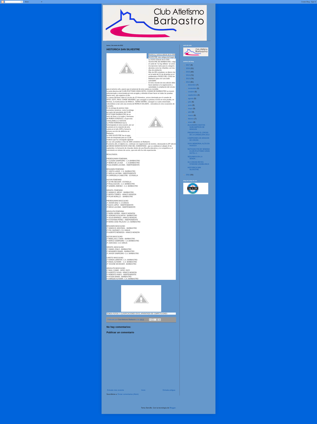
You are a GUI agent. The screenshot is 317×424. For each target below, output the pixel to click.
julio (190, 102)
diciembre (192, 85)
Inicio (143, 390)
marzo (191, 115)
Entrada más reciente (115, 390)
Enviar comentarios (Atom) (128, 394)
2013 (188, 78)
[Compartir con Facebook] (157, 319)
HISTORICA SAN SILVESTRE (194, 169)
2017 (188, 65)
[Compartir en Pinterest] (159, 319)
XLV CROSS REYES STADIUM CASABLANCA (198, 163)
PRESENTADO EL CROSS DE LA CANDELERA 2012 (199, 134)
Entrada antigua (169, 390)
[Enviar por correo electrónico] (150, 319)
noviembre (192, 88)
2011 (188, 175)
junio (190, 105)
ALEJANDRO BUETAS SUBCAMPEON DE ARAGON (196, 127)
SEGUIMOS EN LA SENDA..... (195, 158)
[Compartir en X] (155, 319)
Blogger (173, 408)
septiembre (192, 95)
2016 (188, 68)
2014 (188, 75)
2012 (188, 82)
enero (190, 122)
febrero (191, 119)
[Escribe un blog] (152, 319)
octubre (191, 92)
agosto (191, 98)
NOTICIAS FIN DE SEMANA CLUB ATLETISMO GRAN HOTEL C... (199, 151)
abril (190, 112)
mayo (190, 108)
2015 (188, 72)
